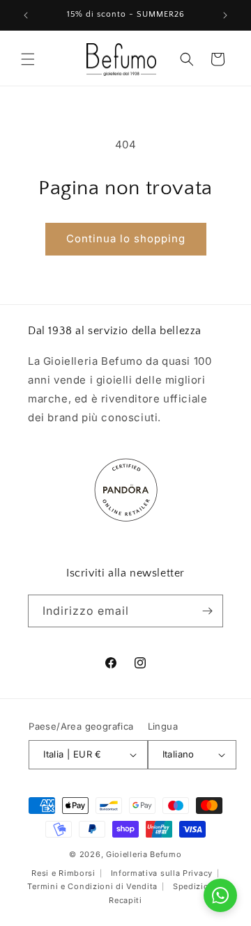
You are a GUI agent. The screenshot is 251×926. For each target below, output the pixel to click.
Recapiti (125, 900)
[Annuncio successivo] (225, 15)
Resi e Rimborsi (63, 873)
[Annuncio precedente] (25, 15)
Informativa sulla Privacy (162, 873)
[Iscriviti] (207, 611)
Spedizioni (195, 886)
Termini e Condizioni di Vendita (92, 886)
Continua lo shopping (125, 238)
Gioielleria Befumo (144, 854)
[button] (28, 59)
